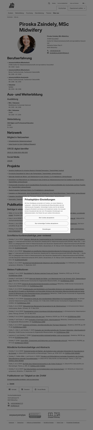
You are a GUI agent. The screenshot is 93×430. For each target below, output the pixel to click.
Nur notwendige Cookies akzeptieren (46, 223)
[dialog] (46, 215)
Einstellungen (46, 229)
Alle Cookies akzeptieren (46, 217)
